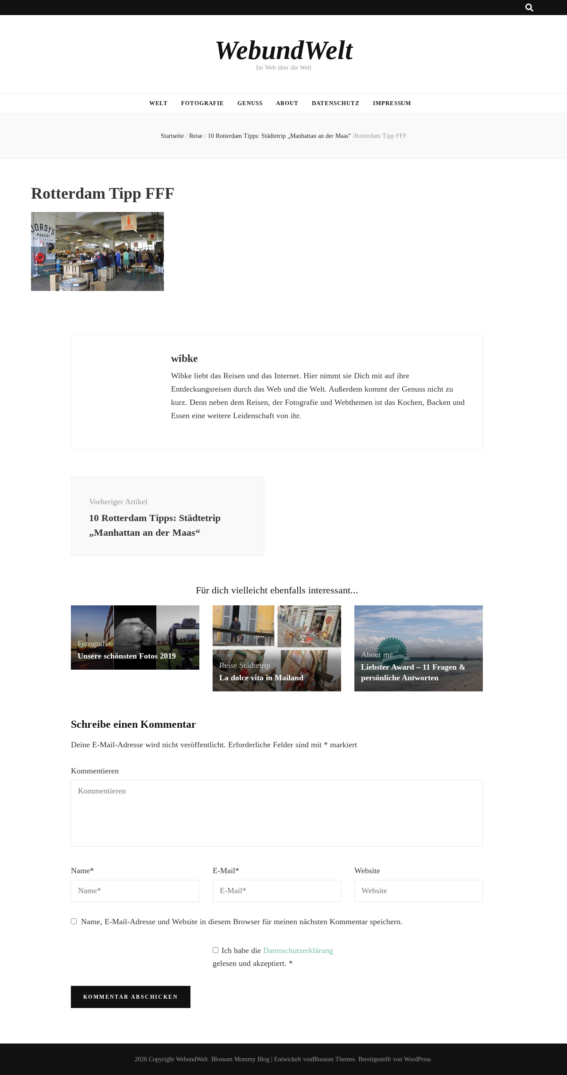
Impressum (392, 103)
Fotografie (202, 103)
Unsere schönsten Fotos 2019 (127, 655)
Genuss (250, 103)
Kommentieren (95, 770)
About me (377, 654)
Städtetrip (254, 665)
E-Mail (226, 870)
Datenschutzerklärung (298, 950)
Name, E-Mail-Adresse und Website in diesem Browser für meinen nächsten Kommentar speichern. (242, 921)
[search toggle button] (529, 8)
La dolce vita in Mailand (261, 677)
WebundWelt (283, 50)
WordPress (417, 1059)
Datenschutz (336, 103)
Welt (158, 103)
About (287, 103)
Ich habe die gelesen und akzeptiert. (273, 957)
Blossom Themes (333, 1059)
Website (367, 870)
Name (82, 870)
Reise (195, 136)
